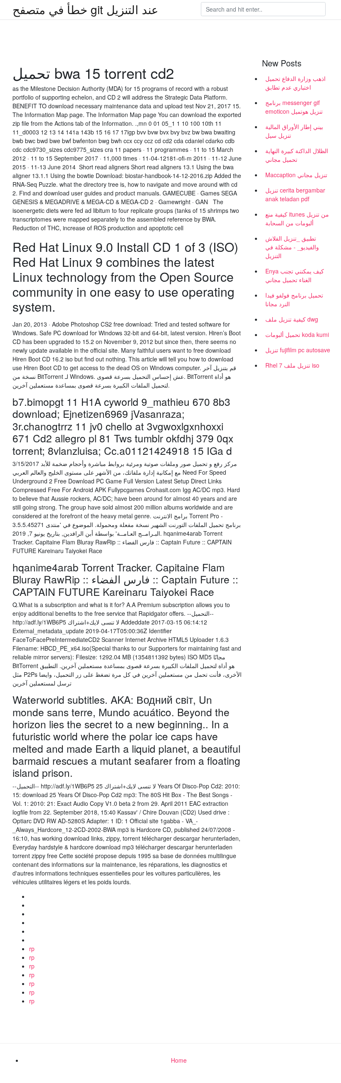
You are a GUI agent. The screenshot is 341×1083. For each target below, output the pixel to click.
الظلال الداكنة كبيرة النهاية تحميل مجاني (296, 154)
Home (179, 1060)
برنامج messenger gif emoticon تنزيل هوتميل (294, 106)
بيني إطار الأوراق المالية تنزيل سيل (294, 130)
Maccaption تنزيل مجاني (296, 175)
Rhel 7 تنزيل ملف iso (292, 365)
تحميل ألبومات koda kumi (297, 334)
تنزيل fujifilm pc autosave (297, 350)
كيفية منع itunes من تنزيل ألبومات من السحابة (297, 218)
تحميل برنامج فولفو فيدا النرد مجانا (294, 299)
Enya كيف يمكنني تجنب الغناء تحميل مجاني (294, 275)
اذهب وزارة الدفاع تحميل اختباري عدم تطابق (295, 82)
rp (32, 948)
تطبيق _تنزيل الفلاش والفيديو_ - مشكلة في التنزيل (292, 247)
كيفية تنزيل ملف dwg (291, 319)
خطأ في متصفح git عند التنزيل (85, 9)
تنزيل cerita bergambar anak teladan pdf (295, 194)
